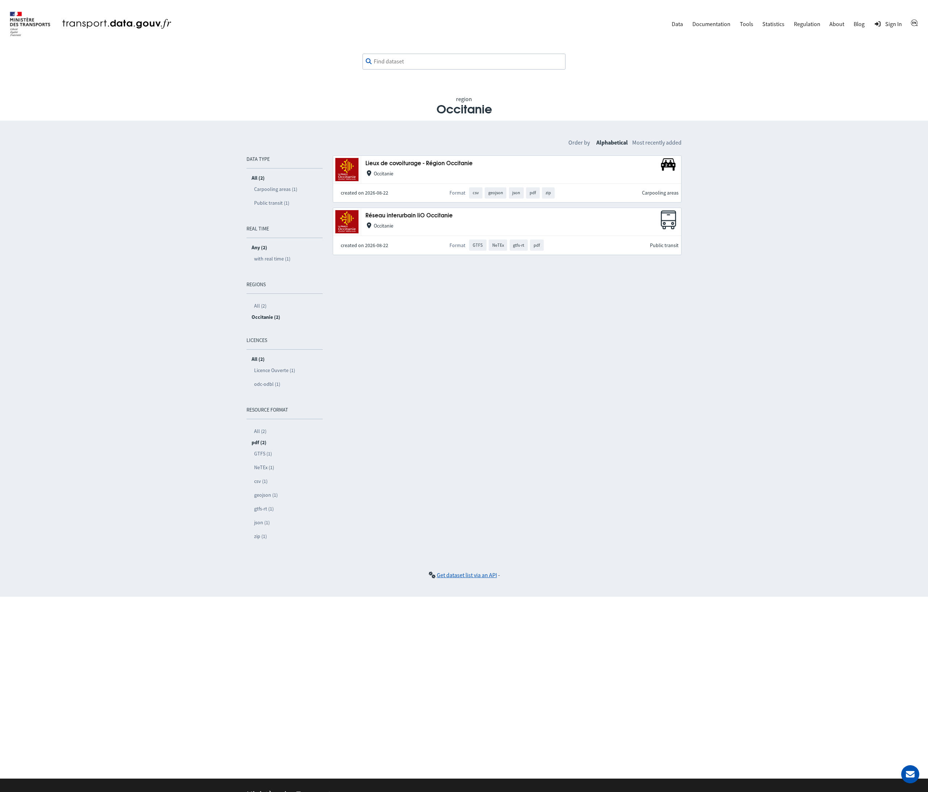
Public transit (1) (271, 203)
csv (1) (261, 481)
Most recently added (657, 142)
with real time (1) (272, 258)
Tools (746, 24)
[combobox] (464, 62)
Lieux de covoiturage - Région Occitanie (419, 163)
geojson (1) (266, 495)
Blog (859, 24)
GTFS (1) (263, 453)
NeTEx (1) (264, 467)
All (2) (260, 306)
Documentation (711, 24)
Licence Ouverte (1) (274, 370)
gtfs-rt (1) (264, 508)
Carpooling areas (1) (275, 189)
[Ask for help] (910, 774)
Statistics (773, 24)
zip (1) (260, 536)
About (836, 24)
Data (677, 24)
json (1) (262, 522)
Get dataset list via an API (467, 575)
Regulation (807, 24)
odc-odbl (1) (267, 384)
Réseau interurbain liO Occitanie (409, 215)
